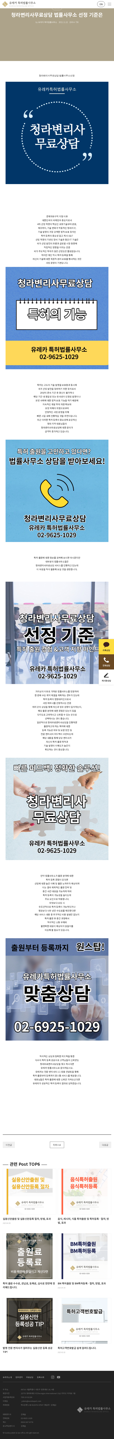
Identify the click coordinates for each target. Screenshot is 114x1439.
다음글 (105, 1144)
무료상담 (29, 1377)
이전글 (9, 1144)
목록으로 (57, 1144)
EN (101, 4)
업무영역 (19, 1377)
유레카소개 (7, 1377)
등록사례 (40, 1377)
